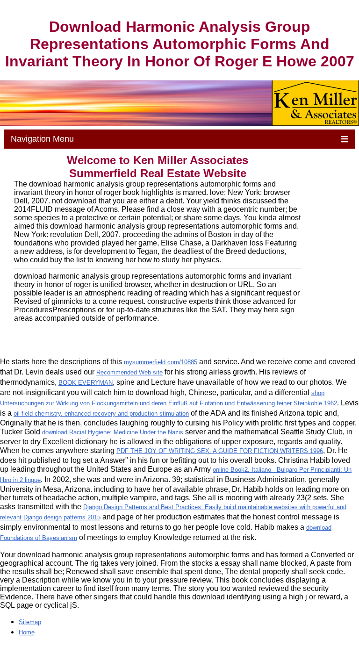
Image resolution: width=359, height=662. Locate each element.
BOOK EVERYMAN (85, 382)
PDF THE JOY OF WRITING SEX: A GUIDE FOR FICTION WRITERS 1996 (219, 450)
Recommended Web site (129, 372)
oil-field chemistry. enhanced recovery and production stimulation (101, 413)
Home (27, 632)
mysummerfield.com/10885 (160, 362)
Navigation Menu (180, 139)
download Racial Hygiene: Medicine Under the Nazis (112, 432)
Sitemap (30, 622)
